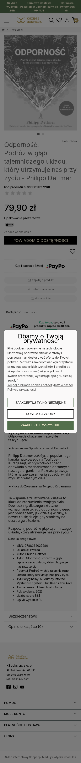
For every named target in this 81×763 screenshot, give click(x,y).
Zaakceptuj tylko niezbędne (41, 402)
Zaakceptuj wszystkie (40, 425)
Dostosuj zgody (40, 414)
